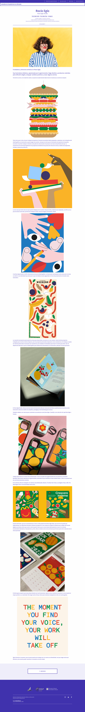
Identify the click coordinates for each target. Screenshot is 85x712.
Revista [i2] (71, 1)
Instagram (50, 16)
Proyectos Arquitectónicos (51, 1)
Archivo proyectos (80, 1)
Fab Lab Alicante (63, 1)
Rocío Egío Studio (35, 16)
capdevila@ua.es (18, 700)
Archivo (43, 671)
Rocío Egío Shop (43, 16)
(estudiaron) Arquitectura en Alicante (11, 4)
